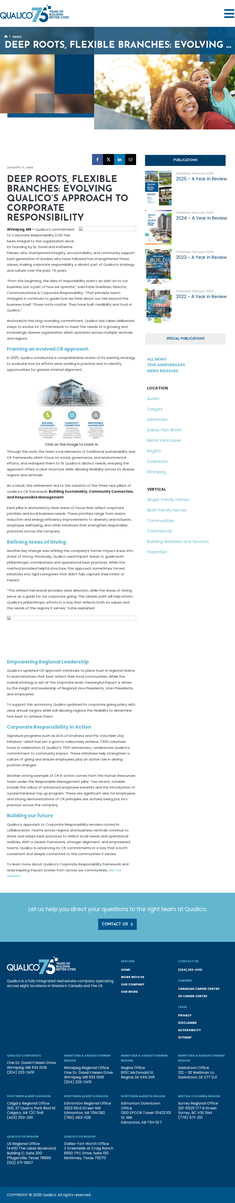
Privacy (184, 1015)
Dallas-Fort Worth (164, 430)
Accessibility (189, 1030)
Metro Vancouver (164, 440)
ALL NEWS (156, 359)
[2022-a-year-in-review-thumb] (158, 290)
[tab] (185, 160)
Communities (160, 520)
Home (125, 970)
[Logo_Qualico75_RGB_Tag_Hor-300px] (34, 6)
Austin (153, 398)
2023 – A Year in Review (201, 257)
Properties (157, 552)
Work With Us (132, 977)
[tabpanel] (186, 249)
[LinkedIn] (119, 159)
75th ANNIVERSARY (166, 365)
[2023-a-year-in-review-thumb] (158, 251)
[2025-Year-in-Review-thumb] (158, 172)
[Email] (130, 159)
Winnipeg (156, 472)
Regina (154, 451)
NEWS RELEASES (162, 371)
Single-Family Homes (168, 499)
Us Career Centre (192, 996)
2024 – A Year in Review (201, 218)
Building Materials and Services (178, 541)
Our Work (129, 992)
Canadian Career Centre (198, 989)
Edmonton (157, 419)
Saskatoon (157, 461)
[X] (108, 159)
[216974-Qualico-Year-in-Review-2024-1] (158, 212)
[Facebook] (97, 159)
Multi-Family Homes (166, 510)
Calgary (155, 409)
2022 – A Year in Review (201, 297)
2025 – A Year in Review (201, 179)
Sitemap (185, 1037)
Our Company (132, 984)
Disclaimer (187, 1023)
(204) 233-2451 (190, 970)
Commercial (159, 531)
